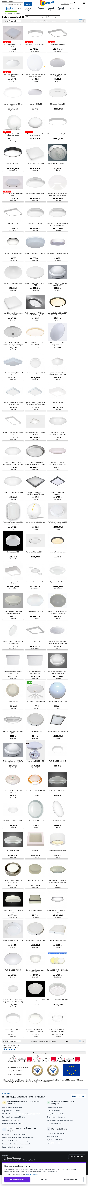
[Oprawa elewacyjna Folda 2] (35, 362)
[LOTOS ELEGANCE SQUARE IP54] (13, 33)
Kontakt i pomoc (8, 1)
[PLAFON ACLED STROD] (57, 780)
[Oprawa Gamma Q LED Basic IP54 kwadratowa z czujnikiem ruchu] (35, 392)
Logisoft (10, 1080)
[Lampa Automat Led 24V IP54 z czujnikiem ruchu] (35, 63)
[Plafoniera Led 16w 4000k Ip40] (57, 720)
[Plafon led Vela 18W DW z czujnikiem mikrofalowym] (13, 601)
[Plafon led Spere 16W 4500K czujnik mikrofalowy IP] (57, 601)
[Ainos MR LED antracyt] (57, 541)
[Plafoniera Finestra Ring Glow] (57, 123)
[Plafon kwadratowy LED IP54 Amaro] (35, 421)
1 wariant (35, 81)
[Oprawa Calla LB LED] (57, 571)
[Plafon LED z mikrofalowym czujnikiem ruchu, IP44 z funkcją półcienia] (57, 182)
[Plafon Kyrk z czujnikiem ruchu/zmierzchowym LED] (57, 869)
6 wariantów (13, 51)
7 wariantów (57, 499)
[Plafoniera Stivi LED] (35, 93)
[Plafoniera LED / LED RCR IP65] (13, 1019)
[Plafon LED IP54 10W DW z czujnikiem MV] (57, 272)
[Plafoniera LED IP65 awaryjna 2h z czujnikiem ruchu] (57, 212)
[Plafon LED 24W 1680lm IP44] (13, 481)
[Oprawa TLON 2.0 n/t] (13, 153)
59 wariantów (35, 648)
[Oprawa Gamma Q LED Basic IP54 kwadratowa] (13, 392)
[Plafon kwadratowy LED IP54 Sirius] (13, 63)
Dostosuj (44, 1179)
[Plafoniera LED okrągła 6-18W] (35, 929)
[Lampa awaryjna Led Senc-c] (35, 511)
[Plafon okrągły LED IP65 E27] (57, 153)
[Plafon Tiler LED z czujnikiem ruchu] (13, 899)
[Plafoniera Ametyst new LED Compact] (57, 511)
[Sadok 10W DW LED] (35, 899)
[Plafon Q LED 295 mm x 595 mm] (13, 421)
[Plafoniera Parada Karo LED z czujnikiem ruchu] (13, 511)
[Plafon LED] (35, 839)
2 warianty (58, 200)
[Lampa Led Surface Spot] (57, 839)
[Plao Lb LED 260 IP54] (35, 601)
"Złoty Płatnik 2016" (15, 1074)
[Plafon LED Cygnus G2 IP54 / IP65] (35, 272)
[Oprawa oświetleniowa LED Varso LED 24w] (35, 660)
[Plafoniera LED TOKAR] (13, 959)
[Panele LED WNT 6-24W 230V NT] (57, 959)
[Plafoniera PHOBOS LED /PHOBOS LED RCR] (57, 1019)
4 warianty (13, 111)
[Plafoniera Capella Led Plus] (35, 571)
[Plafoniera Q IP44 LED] (57, 33)
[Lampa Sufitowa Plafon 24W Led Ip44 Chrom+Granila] (57, 302)
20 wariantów (13, 589)
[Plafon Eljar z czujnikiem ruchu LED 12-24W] (13, 302)
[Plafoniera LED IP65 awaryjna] (35, 182)
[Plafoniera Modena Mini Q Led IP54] (13, 93)
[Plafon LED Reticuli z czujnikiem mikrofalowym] (35, 481)
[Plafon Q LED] (13, 212)
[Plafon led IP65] (13, 690)
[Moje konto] (78, 3)
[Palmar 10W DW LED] (35, 869)
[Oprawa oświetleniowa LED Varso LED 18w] (13, 660)
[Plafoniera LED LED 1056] (35, 750)
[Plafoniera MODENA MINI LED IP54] (57, 899)
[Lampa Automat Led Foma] (57, 690)
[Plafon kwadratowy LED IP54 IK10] (13, 362)
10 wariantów (35, 917)
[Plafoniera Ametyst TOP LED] (13, 929)
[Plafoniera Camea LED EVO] (13, 810)
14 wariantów (13, 917)
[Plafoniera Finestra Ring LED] (35, 33)
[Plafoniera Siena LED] (57, 93)
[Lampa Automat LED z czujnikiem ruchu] (13, 123)
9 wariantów (57, 51)
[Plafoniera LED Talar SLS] (57, 929)
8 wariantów (13, 230)
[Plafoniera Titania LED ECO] (35, 541)
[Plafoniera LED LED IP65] (57, 750)
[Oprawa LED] (35, 630)
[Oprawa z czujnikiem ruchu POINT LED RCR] (35, 959)
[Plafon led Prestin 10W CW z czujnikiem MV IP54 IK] (13, 750)
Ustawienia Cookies (77, 1157)
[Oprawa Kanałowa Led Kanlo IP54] (13, 720)
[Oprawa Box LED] (57, 392)
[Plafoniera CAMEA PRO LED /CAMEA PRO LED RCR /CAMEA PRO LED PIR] (35, 1019)
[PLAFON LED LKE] (13, 839)
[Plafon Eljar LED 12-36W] (35, 153)
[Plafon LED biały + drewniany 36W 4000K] (35, 332)
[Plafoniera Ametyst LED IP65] (35, 989)
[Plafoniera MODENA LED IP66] (57, 989)
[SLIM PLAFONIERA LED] (35, 810)
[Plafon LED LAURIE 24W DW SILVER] (13, 780)
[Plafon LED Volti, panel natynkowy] (57, 481)
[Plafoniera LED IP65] (35, 212)
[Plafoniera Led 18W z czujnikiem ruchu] (57, 332)
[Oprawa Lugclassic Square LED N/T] (13, 571)
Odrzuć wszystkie (70, 1179)
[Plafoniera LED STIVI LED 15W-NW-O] (57, 63)
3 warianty (35, 170)
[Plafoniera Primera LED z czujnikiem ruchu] (35, 123)
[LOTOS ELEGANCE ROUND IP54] (13, 182)
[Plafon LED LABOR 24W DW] (35, 780)
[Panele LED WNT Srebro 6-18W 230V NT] (13, 869)
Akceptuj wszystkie (17, 1179)
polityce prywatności (32, 1174)
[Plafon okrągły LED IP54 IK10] (35, 242)
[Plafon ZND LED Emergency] (35, 690)
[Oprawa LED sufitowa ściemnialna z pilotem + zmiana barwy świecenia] (35, 451)
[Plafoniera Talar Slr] (35, 720)
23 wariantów (35, 51)
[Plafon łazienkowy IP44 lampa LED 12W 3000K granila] (35, 302)
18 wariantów (57, 589)
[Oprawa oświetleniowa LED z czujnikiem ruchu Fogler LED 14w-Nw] (57, 630)
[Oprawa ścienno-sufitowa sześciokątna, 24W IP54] (57, 362)
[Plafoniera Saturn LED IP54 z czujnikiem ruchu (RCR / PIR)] (13, 989)
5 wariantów (13, 81)
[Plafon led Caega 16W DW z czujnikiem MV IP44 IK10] (57, 660)
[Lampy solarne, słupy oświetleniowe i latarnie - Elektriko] (47, 3)
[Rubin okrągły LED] (13, 541)
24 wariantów (13, 260)
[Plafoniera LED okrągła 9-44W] (13, 272)
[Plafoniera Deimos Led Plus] (13, 242)
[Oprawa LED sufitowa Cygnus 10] (57, 242)
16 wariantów (35, 589)
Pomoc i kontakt (78, 1096)
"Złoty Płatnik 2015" (15, 1071)
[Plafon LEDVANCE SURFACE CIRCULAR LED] (13, 630)
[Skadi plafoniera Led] (57, 810)
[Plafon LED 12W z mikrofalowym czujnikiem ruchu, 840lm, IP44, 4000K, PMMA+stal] (57, 421)
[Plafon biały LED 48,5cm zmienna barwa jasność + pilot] (13, 332)
